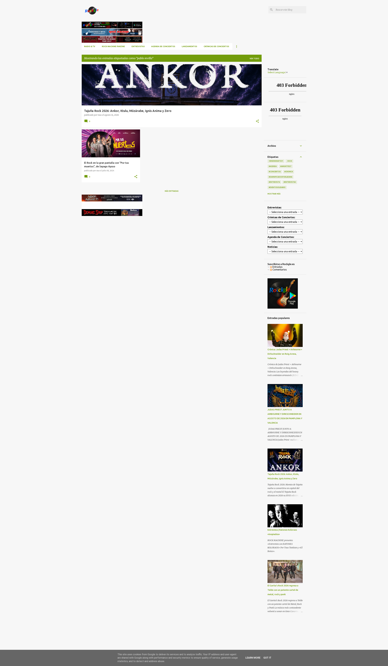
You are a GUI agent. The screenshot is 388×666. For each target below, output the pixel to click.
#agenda (273, 166)
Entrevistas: (275, 207)
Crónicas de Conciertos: (281, 217)
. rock (289, 161)
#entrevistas (290, 182)
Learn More (252, 657)
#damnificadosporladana (280, 177)
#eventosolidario (277, 187)
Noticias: (273, 246)
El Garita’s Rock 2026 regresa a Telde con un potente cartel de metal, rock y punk (283, 590)
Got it (267, 657)
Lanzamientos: (276, 227)
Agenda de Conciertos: (281, 237)
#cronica (288, 171)
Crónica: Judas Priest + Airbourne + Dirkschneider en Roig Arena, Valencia (285, 354)
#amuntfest (285, 166)
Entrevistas (138, 46)
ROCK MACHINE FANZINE (113, 46)
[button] (257, 121)
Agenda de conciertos (163, 46)
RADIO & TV (89, 46)
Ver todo (254, 59)
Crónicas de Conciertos (216, 46)
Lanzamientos (189, 46)
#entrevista (274, 182)
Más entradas (172, 191)
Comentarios (279, 269)
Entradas (277, 266)
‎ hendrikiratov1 (276, 161)
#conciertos (275, 171)
